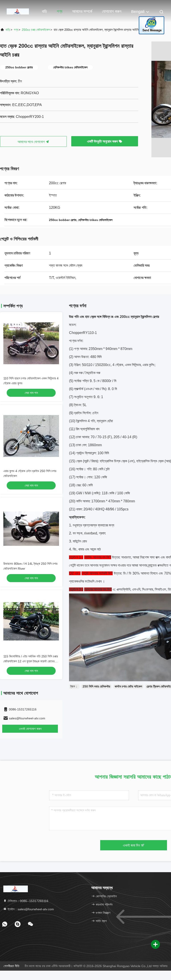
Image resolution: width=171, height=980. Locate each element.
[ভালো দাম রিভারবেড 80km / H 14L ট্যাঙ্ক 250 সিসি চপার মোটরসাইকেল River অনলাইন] (31, 528)
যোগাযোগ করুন (111, 11)
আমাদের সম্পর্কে (82, 11)
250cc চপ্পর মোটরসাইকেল (36, 29)
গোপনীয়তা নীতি (11, 966)
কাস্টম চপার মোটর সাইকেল (128, 686)
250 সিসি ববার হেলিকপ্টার (96, 686)
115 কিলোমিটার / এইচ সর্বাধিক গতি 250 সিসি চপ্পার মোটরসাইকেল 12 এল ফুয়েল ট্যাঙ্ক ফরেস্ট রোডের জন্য (30, 661)
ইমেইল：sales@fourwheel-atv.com (30, 909)
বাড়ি (44, 11)
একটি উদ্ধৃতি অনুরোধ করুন (103, 141)
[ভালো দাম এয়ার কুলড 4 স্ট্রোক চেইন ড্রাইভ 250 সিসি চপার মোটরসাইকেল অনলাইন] (31, 436)
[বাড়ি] (18, 11)
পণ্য (59, 11)
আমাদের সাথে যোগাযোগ (32, 142)
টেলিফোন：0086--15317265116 (27, 901)
